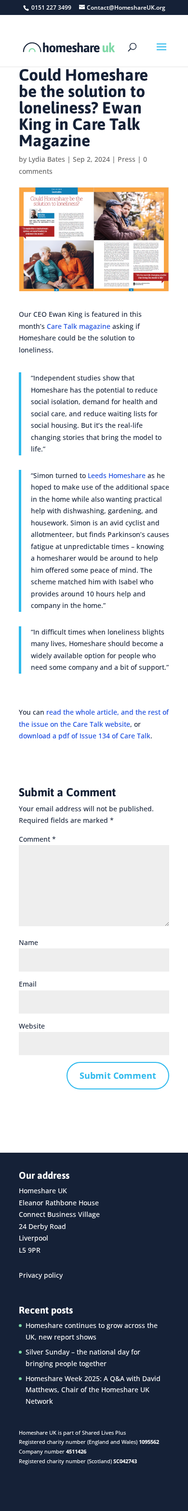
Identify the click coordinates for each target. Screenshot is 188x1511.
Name (28, 942)
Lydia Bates (46, 159)
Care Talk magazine (78, 326)
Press (126, 159)
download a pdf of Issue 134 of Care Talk (84, 735)
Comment (37, 839)
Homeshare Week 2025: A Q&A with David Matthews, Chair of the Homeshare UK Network (93, 1390)
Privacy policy (41, 1275)
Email (28, 984)
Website (32, 1026)
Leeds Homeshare (117, 475)
